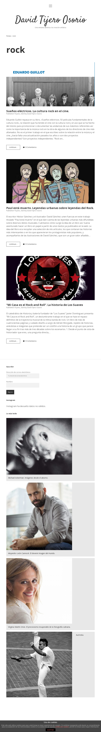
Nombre (9, 382)
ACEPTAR (50, 730)
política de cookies (62, 727)
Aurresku (80, 635)
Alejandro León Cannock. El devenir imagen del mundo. (31, 553)
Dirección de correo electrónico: (18, 372)
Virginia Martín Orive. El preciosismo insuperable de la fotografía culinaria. (39, 627)
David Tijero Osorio (50, 20)
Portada (8, 36)
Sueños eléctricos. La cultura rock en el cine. (50, 84)
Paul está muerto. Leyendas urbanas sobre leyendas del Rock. (50, 181)
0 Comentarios (30, 147)
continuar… (14, 148)
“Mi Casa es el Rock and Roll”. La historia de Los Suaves (50, 278)
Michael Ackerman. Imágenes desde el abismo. (28, 478)
